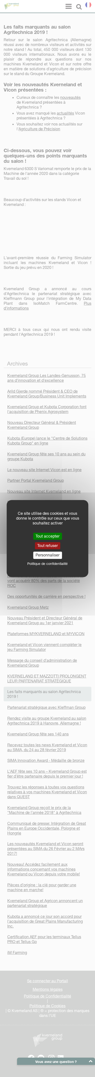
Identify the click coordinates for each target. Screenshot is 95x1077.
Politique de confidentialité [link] (47, 564)
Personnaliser (47, 555)
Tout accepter (47, 536)
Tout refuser (47, 545)
